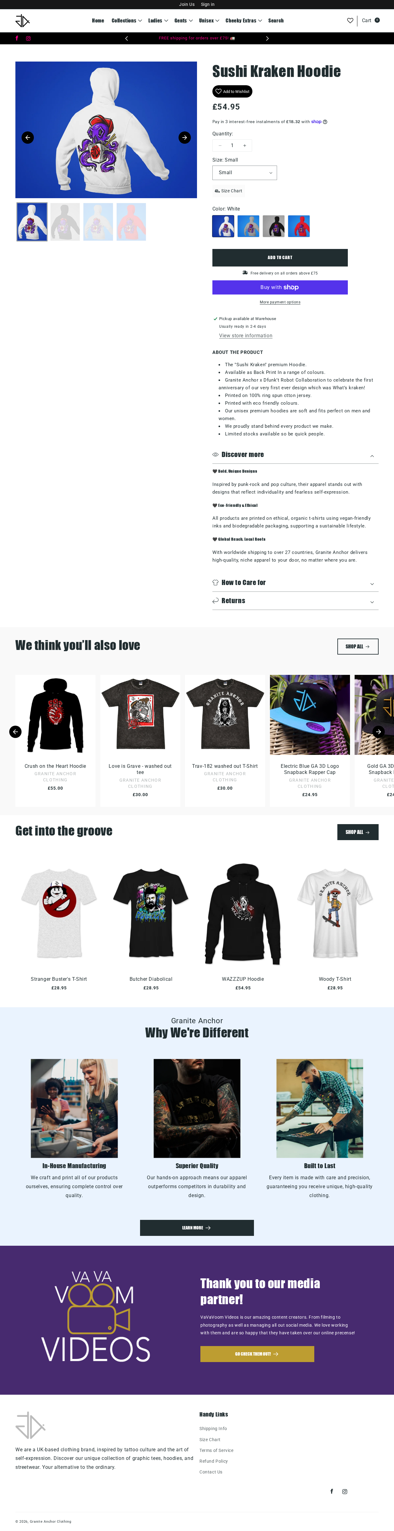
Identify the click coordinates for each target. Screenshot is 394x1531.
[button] (126, 21)
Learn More (192, 1227)
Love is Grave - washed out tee (140, 769)
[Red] (299, 226)
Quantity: (222, 134)
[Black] (273, 226)
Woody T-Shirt (335, 979)
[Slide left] (15, 732)
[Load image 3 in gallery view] (98, 222)
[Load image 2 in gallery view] (65, 222)
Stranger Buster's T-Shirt (59, 979)
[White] (223, 226)
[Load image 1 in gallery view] (32, 222)
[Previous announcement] (126, 38)
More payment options (280, 302)
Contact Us (211, 1471)
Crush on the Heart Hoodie (55, 766)
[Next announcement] (267, 38)
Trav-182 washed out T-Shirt (225, 766)
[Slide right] (378, 732)
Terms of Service (216, 1450)
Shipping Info (213, 1428)
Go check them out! (253, 1354)
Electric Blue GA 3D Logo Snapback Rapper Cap (310, 769)
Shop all (354, 646)
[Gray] (248, 226)
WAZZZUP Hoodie (243, 979)
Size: (225, 160)
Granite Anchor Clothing (50, 1522)
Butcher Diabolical (151, 979)
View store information (245, 336)
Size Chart (210, 1439)
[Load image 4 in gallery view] (131, 222)
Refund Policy (213, 1461)
